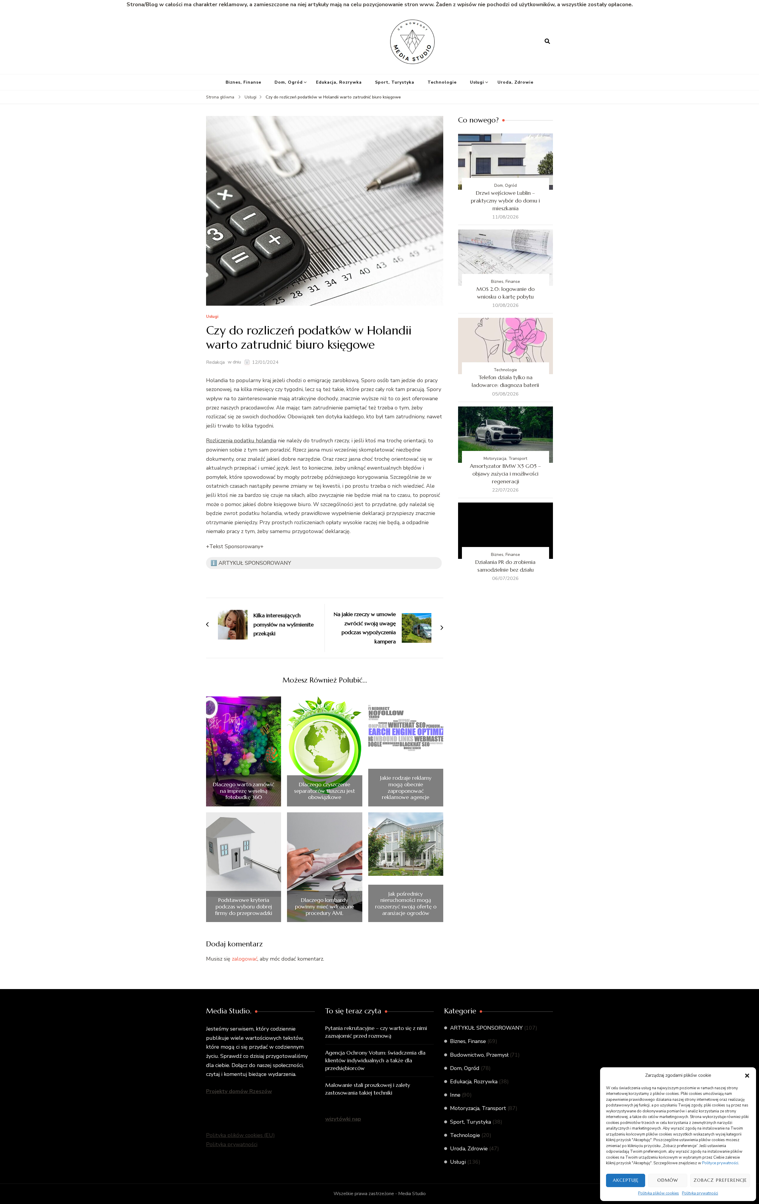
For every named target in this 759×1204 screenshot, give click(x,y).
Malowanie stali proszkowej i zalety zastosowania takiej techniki (367, 1089)
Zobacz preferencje (720, 1180)
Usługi (477, 82)
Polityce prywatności (720, 1163)
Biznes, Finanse (243, 82)
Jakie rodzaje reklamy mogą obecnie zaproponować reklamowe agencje (405, 787)
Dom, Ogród (289, 82)
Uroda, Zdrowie (515, 82)
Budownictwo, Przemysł (479, 1054)
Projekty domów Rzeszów (239, 1091)
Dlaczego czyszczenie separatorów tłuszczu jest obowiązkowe (324, 790)
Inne (455, 1094)
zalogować (244, 958)
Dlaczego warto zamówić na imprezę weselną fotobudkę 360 (243, 790)
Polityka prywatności (700, 1193)
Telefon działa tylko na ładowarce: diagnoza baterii (505, 381)
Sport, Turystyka (394, 82)
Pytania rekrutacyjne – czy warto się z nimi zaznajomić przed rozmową (376, 1032)
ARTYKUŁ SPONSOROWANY (486, 1027)
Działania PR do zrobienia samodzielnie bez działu (505, 566)
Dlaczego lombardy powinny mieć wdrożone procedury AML (324, 906)
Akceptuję (626, 1180)
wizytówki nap (343, 1118)
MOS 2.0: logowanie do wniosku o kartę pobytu (505, 293)
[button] (747, 1076)
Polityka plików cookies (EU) (240, 1135)
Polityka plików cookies (658, 1193)
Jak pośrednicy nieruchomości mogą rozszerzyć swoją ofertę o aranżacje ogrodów (405, 903)
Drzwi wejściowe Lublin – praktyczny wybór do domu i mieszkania (505, 200)
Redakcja (215, 362)
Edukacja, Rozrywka (339, 82)
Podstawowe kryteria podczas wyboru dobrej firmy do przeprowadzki (243, 906)
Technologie (442, 82)
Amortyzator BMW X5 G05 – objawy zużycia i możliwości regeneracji (505, 474)
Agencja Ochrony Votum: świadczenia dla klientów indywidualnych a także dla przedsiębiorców (375, 1060)
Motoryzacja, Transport (505, 458)
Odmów (667, 1180)
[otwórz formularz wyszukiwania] (547, 41)
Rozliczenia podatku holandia (241, 440)
